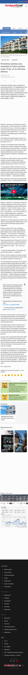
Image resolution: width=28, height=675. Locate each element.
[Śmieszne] (8, 375)
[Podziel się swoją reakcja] (5, 81)
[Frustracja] (21, 375)
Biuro (2, 637)
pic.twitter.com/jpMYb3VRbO (11, 304)
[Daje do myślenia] (11, 375)
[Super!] (5, 375)
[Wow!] (15, 375)
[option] (13, 569)
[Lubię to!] (2, 375)
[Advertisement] (14, 14)
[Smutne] (18, 375)
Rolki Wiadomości (6, 427)
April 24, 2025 (11, 309)
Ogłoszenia (4, 566)
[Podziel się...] (14, 81)
